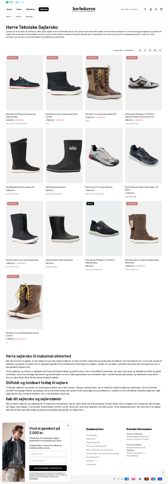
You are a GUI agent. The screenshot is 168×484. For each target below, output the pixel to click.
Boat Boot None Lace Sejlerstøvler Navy (22, 260)
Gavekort (90, 461)
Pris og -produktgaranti (96, 446)
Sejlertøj (43, 9)
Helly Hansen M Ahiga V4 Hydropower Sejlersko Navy (21, 115)
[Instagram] (122, 479)
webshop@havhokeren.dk (138, 436)
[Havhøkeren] (84, 9)
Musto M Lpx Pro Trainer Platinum (98, 187)
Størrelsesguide (93, 442)
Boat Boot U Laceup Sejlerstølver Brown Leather (22, 334)
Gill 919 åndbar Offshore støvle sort (20, 187)
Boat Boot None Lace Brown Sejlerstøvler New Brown (142, 261)
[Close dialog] (68, 425)
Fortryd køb (91, 464)
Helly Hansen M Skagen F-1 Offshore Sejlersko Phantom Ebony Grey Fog (139, 115)
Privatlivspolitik (92, 457)
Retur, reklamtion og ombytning (99, 450)
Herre (19, 9)
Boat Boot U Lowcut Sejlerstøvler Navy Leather (61, 115)
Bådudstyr (30, 9)
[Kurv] (161, 9)
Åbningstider (91, 435)
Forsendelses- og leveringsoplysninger (102, 453)
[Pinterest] (114, 479)
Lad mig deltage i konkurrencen (48, 468)
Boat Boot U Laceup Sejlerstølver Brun (101, 114)
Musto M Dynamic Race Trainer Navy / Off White (142, 188)
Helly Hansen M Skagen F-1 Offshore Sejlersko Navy (100, 261)
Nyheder (29, 17)
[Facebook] (118, 479)
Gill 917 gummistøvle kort (56, 187)
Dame (9, 9)
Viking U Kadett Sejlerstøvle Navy (59, 260)
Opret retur (91, 439)
